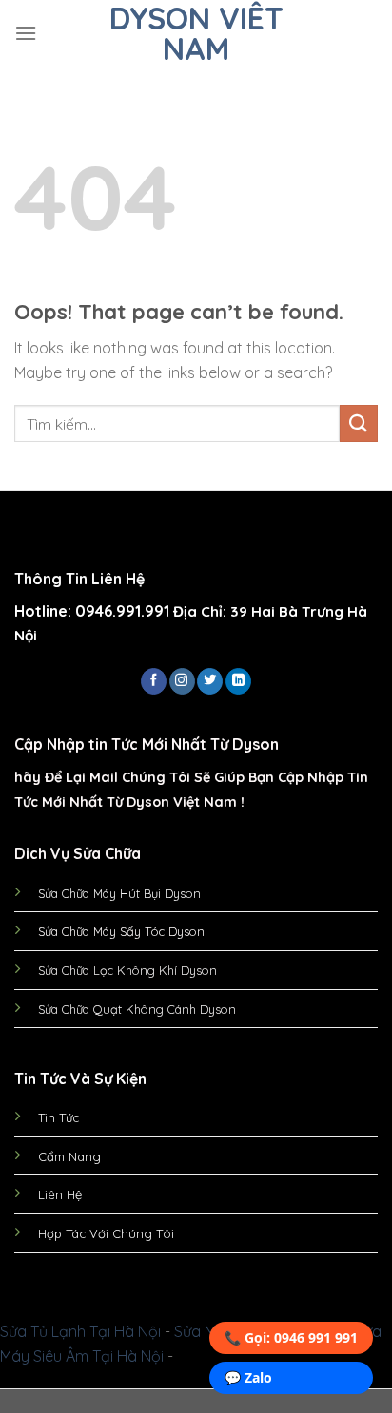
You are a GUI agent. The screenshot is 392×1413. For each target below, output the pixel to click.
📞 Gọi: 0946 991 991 (291, 1337)
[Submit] (359, 423)
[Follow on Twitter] (210, 681)
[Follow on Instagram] (182, 681)
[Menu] (25, 33)
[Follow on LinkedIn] (238, 681)
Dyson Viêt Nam (196, 33)
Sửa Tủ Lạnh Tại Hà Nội (80, 1331)
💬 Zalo (248, 1377)
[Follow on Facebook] (154, 681)
